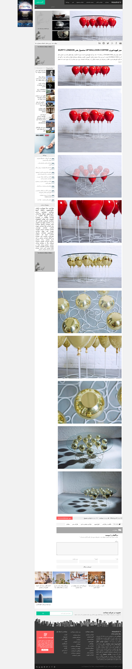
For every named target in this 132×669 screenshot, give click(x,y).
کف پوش (45, 231)
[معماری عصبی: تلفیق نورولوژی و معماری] (50, 85)
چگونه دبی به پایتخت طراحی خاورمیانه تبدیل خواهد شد (40, 97)
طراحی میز (75, 524)
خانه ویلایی (45, 219)
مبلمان (68, 524)
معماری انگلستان (44, 246)
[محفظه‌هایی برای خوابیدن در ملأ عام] (50, 92)
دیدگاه (116, 541)
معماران (51, 241)
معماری (107, 2)
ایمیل (96, 559)
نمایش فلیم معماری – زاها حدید (44, 199)
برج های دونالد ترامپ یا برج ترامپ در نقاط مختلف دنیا (41, 78)
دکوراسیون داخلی (47, 210)
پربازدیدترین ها (50, 68)
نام (117, 559)
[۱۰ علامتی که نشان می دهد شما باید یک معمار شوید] (50, 104)
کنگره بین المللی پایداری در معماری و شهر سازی (43, 182)
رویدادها (67, 2)
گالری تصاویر (39, 2)
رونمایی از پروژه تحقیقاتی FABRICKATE (45, 196)
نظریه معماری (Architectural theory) (42, 110)
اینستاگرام (64, 643)
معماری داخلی (40, 208)
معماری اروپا (49, 234)
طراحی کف (38, 221)
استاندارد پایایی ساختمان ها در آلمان (44, 163)
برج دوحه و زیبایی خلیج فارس (43, 604)
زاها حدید (42, 222)
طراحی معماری (48, 227)
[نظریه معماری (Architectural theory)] (50, 111)
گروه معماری (90, 637)
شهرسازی (51, 236)
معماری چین (44, 236)
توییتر (65, 641)
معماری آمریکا (49, 215)
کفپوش (51, 219)
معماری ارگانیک (45, 224)
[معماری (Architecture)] (50, 123)
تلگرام (65, 648)
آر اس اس (64, 650)
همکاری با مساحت (75, 650)
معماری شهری (39, 226)
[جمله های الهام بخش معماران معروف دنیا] (50, 73)
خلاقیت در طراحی (106, 524)
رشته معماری (39, 239)
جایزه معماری (39, 248)
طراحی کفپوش (44, 241)
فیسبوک (65, 637)
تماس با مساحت (76, 655)
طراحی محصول (80, 2)
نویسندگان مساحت (75, 646)
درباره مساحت (76, 635)
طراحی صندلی (42, 249)
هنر (73, 2)
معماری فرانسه (50, 249)
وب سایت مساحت (75, 632)
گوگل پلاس (64, 639)
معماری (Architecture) (42, 122)
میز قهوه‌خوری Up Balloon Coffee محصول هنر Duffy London (90, 50)
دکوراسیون (97, 524)
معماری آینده (47, 248)
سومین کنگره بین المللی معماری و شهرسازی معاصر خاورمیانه (43, 191)
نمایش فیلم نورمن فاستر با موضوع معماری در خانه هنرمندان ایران (43, 173)
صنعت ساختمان (89, 2)
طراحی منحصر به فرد (86, 524)
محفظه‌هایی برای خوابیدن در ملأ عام (41, 90)
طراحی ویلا (47, 226)
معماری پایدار (45, 244)
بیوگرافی (91, 643)
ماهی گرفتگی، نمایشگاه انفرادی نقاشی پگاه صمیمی (44, 159)
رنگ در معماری (44, 243)
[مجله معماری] (116, 2)
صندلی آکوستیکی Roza (63, 37)
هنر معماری (39, 234)
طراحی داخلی (99, 2)
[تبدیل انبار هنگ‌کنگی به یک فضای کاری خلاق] (50, 130)
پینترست (65, 646)
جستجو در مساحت (75, 653)
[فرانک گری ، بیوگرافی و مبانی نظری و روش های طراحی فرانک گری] (50, 117)
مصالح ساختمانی (40, 214)
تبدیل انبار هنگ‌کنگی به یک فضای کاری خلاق (41, 129)
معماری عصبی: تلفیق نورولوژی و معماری (41, 85)
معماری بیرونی (44, 229)
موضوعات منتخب (45, 205)
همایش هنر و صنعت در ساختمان (44, 186)
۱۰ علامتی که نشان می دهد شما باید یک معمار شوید (41, 103)
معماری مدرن (40, 212)
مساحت (101, 518)
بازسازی (45, 221)
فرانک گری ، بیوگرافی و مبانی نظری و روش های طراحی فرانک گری (41, 117)
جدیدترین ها (39, 68)
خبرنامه (65, 652)
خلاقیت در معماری (41, 217)
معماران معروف (40, 233)
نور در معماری (50, 222)
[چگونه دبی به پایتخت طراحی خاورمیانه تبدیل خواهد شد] (50, 98)
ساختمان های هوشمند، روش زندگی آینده (43, 168)
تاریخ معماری (50, 239)
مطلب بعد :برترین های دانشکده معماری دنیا (46, 43)
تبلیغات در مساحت (75, 648)
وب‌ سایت (75, 559)
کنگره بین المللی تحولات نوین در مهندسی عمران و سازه (44, 177)
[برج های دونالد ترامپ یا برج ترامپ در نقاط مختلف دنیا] (50, 79)
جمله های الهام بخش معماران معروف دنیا (40, 71)
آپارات (65, 634)
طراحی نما (50, 208)
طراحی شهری (90, 655)
